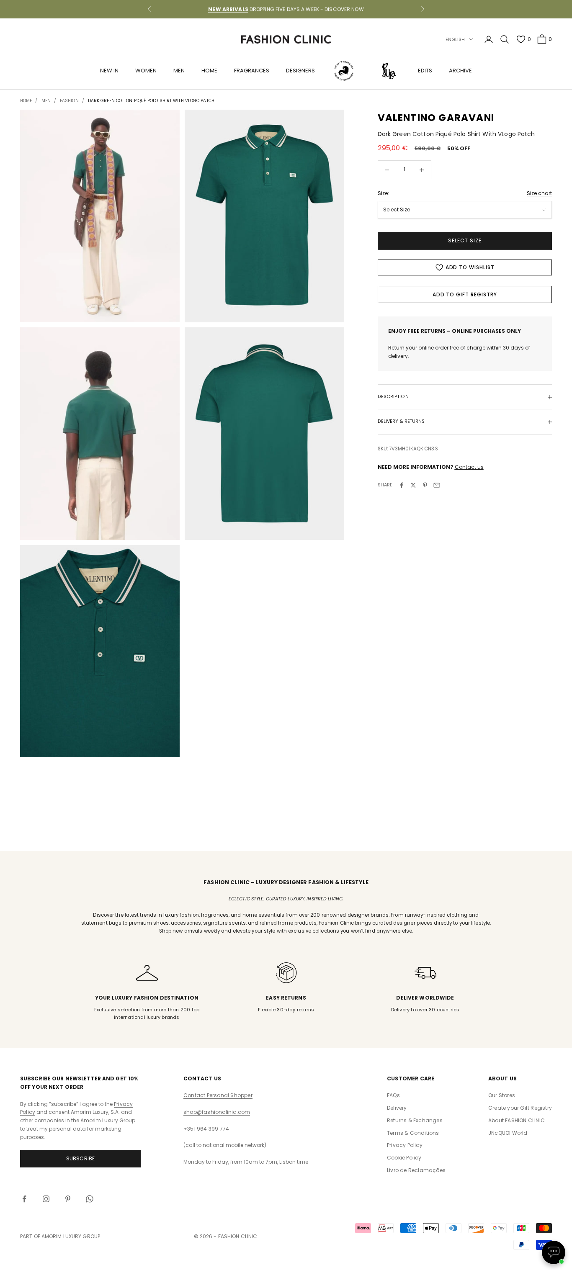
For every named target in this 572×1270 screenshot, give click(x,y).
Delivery (397, 1107)
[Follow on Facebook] (24, 1199)
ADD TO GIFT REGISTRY (465, 294)
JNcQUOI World (508, 1132)
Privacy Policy (405, 1145)
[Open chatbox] (553, 1252)
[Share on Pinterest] (425, 485)
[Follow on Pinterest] (68, 1199)
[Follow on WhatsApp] (89, 1199)
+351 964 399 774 (206, 1128)
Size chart (539, 193)
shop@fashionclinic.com (216, 1112)
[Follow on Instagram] (46, 1199)
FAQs (393, 1095)
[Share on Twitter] (413, 485)
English (455, 39)
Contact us (469, 466)
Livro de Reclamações (416, 1170)
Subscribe (80, 1158)
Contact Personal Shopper (218, 1095)
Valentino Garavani (436, 117)
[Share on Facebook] (401, 485)
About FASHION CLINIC (516, 1120)
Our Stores (501, 1095)
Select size (465, 240)
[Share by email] (436, 485)
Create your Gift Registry (520, 1107)
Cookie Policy (404, 1157)
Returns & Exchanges (415, 1120)
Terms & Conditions (413, 1132)
